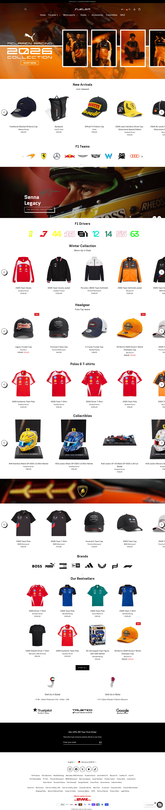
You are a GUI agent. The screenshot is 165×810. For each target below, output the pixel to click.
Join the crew (123, 796)
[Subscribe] (141, 789)
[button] (160, 805)
